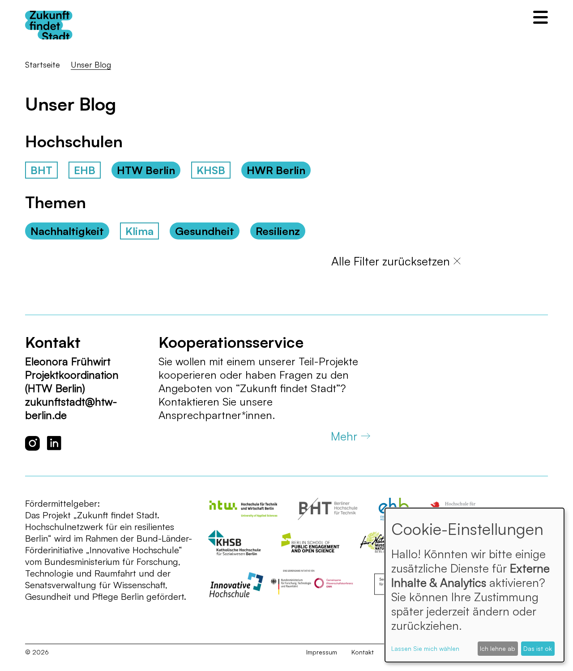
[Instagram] (32, 443)
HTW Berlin (146, 170)
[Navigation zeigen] (540, 17)
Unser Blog (91, 64)
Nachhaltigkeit (67, 231)
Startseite (42, 64)
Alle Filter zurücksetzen (390, 261)
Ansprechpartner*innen (215, 415)
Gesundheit (204, 231)
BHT (41, 170)
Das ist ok (537, 648)
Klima (139, 231)
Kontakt (362, 652)
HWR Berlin (276, 170)
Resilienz (278, 231)
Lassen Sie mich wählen (425, 648)
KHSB (211, 170)
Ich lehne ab (497, 648)
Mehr (344, 436)
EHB (84, 170)
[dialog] (474, 585)
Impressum (321, 652)
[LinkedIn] (54, 443)
